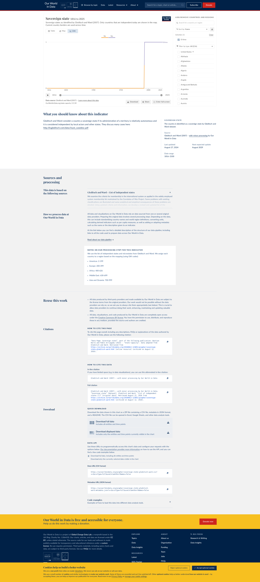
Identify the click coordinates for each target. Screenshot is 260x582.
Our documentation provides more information (120, 449)
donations (79, 571)
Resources (120, 5)
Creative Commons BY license (110, 318)
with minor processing (198, 136)
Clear (211, 35)
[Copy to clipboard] (164, 342)
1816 (54, 95)
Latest (110, 5)
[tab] (51, 31)
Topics (134, 538)
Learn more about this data (88, 100)
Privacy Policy (116, 576)
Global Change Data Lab (81, 535)
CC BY (74, 103)
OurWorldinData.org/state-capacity (58, 103)
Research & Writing (199, 538)
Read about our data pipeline (99, 240)
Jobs (163, 556)
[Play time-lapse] (48, 95)
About (133, 5)
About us (165, 538)
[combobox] (165, 5)
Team (163, 552)
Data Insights (137, 547)
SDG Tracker (137, 562)
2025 (167, 95)
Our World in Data (51, 5)
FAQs (86, 549)
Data (103, 5)
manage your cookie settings (136, 576)
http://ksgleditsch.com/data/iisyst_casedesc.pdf (65, 128)
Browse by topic (91, 5)
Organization (166, 543)
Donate (209, 5)
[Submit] (182, 5)
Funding (164, 547)
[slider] (60, 95)
